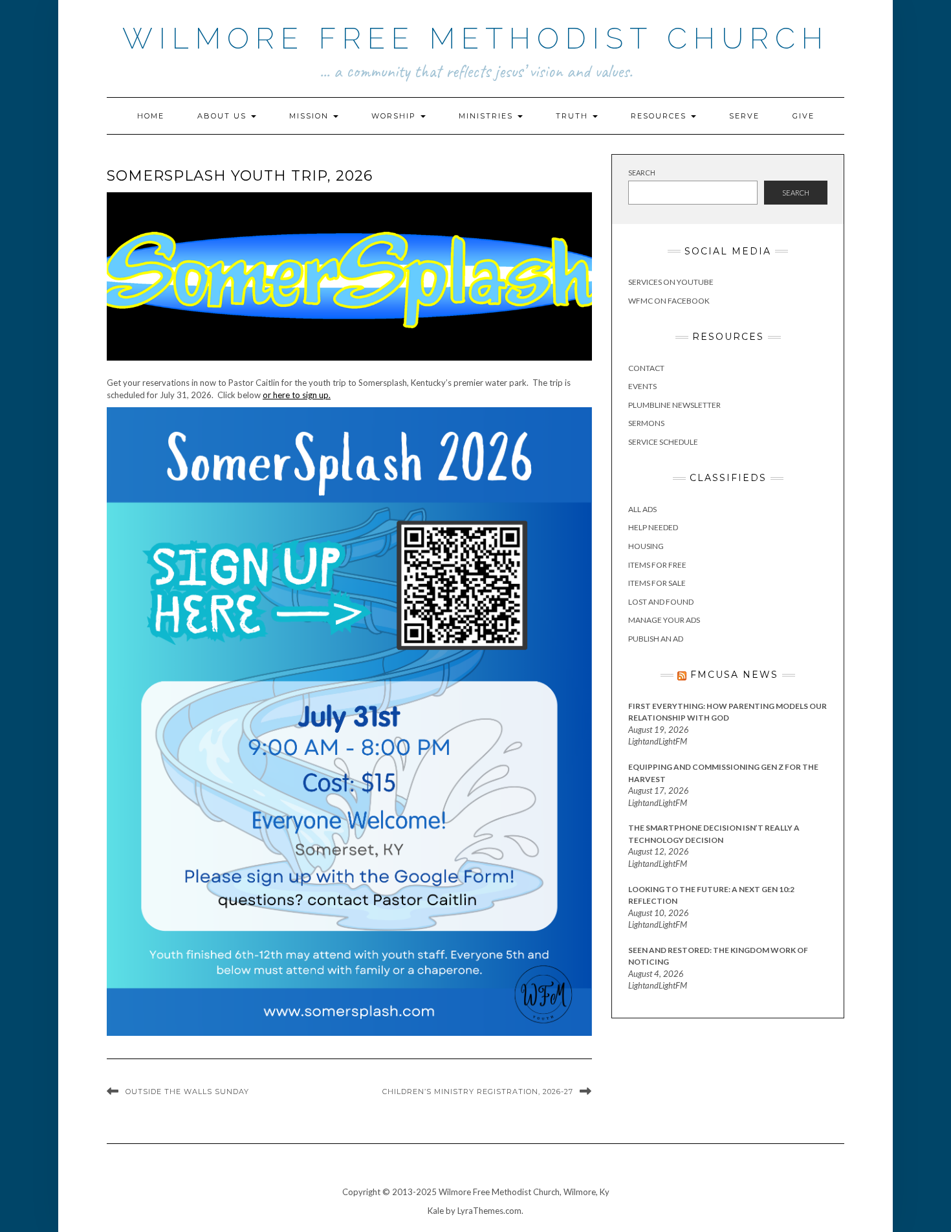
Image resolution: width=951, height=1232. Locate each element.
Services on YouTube (671, 282)
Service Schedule (663, 442)
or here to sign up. (297, 395)
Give (803, 115)
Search (641, 172)
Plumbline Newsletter (674, 405)
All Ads (642, 509)
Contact (646, 368)
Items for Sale (657, 583)
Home (150, 115)
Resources (660, 115)
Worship (395, 115)
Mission (310, 115)
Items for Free (657, 565)
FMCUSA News (734, 674)
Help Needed (653, 527)
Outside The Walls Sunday (187, 1091)
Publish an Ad (655, 639)
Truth (573, 115)
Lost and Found (661, 602)
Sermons (646, 423)
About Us (223, 115)
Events (642, 386)
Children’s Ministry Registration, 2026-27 (477, 1091)
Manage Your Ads (664, 620)
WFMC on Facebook (669, 301)
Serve (744, 115)
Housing (646, 546)
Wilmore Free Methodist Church (475, 38)
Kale (436, 1210)
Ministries (487, 115)
